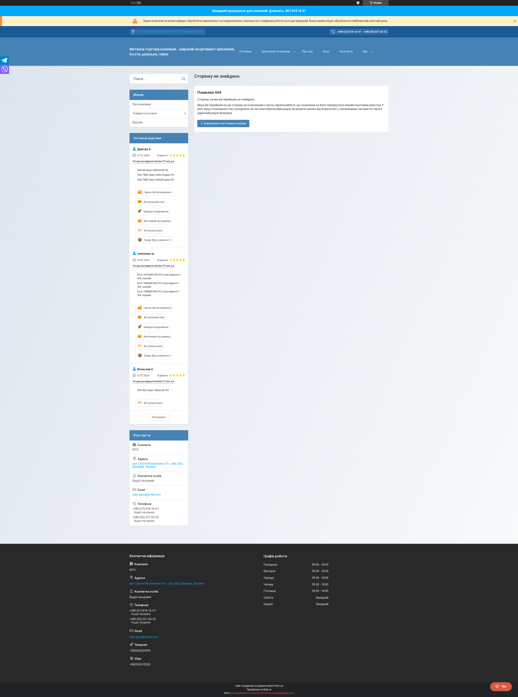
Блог (326, 51)
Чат (504, 686)
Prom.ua (278, 685)
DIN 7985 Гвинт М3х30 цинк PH (155, 179)
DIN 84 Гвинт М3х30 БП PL (153, 170)
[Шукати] (183, 79)
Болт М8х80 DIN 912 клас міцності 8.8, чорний (158, 293)
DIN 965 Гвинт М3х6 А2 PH (153, 390)
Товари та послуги (145, 113)
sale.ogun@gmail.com (147, 494)
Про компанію (142, 104)
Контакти (346, 51)
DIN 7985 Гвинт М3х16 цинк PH (155, 174)
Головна (246, 51)
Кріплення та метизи (276, 51)
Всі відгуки (159, 417)
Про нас (307, 51)
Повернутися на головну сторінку (225, 123)
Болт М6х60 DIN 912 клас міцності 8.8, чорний (158, 285)
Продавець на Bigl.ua (259, 689)
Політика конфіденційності (278, 693)
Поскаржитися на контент (246, 693)
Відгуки (137, 122)
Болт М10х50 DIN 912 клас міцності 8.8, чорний (158, 276)
